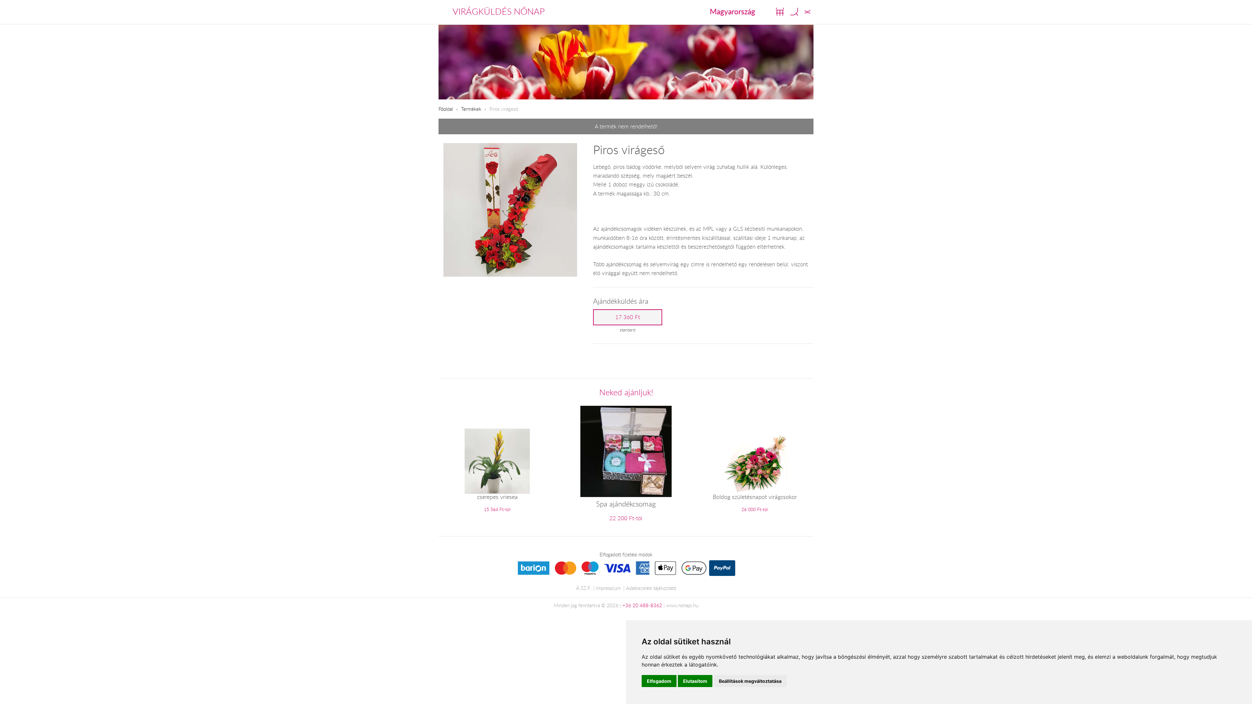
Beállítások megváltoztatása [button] (750, 681)
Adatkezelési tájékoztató (651, 588)
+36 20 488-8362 (642, 605)
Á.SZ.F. (583, 588)
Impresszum (608, 588)
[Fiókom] (807, 12)
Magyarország (732, 11)
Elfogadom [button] (659, 681)
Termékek (471, 109)
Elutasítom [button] (695, 681)
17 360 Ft (627, 317)
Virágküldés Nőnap (499, 11)
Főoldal (446, 109)
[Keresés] (794, 12)
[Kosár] (780, 12)
